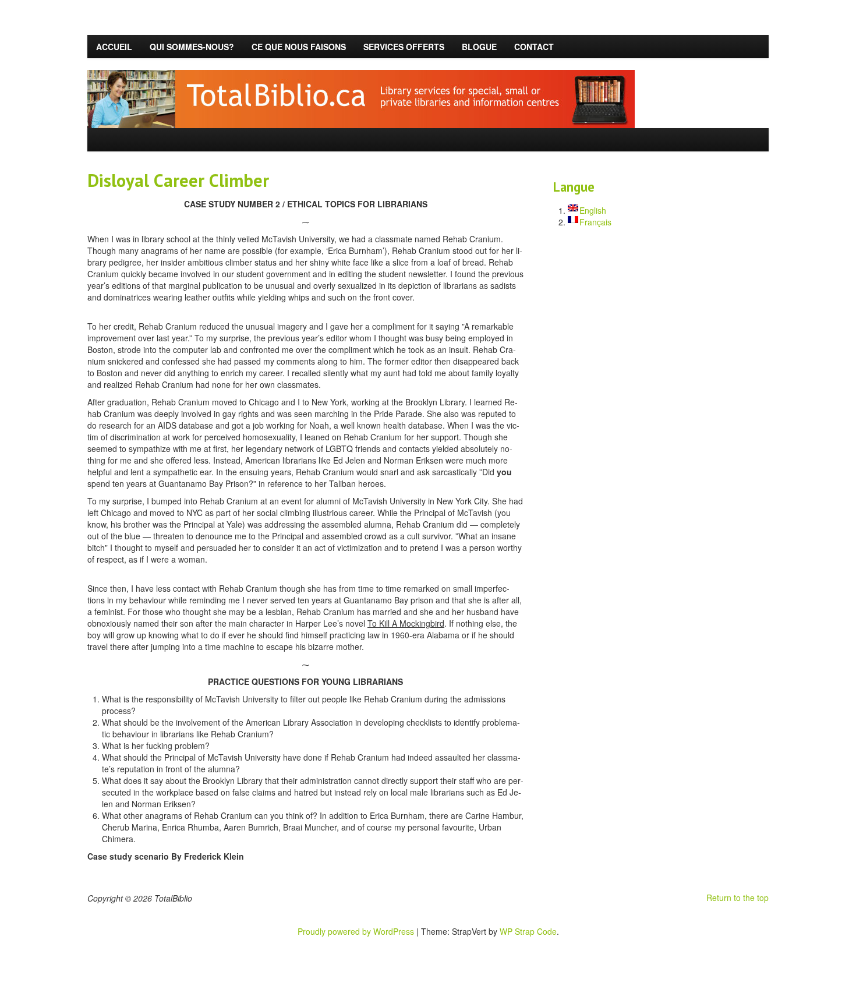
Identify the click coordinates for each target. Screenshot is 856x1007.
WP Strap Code (528, 931)
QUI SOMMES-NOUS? (192, 46)
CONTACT (534, 46)
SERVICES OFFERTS (403, 46)
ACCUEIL (114, 46)
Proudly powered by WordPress (356, 931)
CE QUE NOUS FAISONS (299, 46)
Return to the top (737, 897)
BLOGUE (479, 46)
